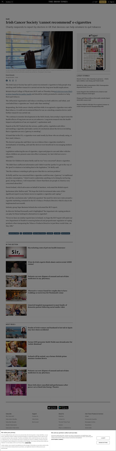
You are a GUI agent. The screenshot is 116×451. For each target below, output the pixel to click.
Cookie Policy (28, 442)
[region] (58, 440)
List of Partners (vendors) (57, 439)
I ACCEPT (103, 438)
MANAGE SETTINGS (103, 442)
